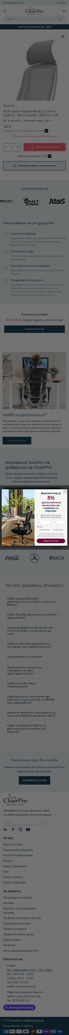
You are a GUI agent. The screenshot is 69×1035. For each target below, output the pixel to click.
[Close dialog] (65, 491)
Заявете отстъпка (50, 541)
